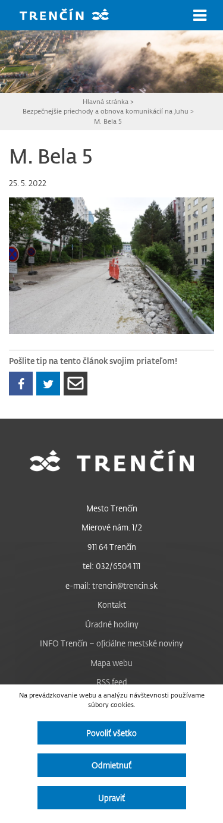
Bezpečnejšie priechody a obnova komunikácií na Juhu (106, 110)
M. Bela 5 (108, 121)
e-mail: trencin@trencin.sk (111, 585)
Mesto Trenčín (111, 508)
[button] (199, 15)
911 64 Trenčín (111, 547)
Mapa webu (111, 663)
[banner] (73, 15)
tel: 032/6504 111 (111, 566)
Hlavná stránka (105, 101)
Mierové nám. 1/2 (111, 527)
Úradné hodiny (112, 624)
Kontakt (112, 604)
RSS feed (111, 682)
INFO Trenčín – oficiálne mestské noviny (111, 643)
